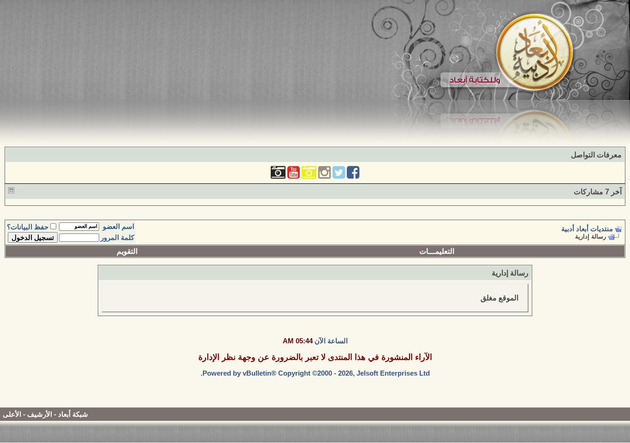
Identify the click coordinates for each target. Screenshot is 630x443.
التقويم (127, 251)
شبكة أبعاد (73, 414)
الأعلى (12, 414)
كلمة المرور (117, 237)
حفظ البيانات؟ (27, 227)
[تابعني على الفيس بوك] (353, 175)
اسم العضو (118, 226)
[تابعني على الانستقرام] (324, 175)
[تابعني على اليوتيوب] (293, 175)
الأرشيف (39, 414)
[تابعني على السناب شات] (309, 175)
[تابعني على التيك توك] (278, 175)
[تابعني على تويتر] (339, 175)
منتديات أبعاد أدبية (587, 229)
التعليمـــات (436, 251)
